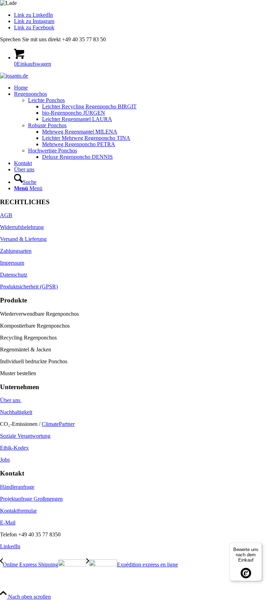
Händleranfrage (17, 487)
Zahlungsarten (16, 251)
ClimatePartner (58, 424)
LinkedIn (10, 546)
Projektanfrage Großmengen (31, 499)
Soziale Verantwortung (25, 436)
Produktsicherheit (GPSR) (29, 287)
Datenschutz (13, 275)
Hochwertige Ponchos (52, 150)
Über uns (11, 400)
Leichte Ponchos (46, 100)
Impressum (12, 263)
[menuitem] (141, 88)
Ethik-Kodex (14, 448)
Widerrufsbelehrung (22, 227)
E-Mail (7, 523)
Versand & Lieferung (23, 239)
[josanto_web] (14, 76)
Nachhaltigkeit (16, 412)
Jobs (5, 460)
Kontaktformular (18, 511)
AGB (6, 215)
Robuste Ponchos (47, 125)
